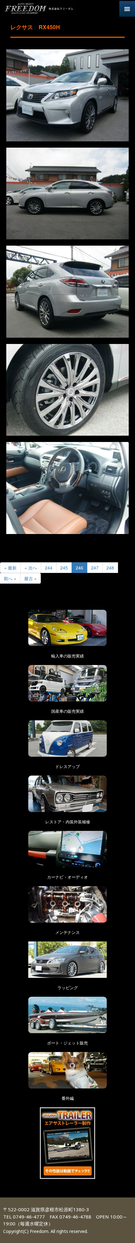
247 (95, 567)
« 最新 (10, 567)
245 (64, 567)
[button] (127, 9)
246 (79, 567)
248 (110, 567)
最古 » (30, 578)
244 (48, 567)
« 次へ (30, 567)
